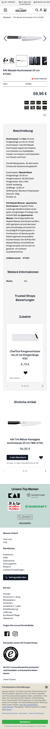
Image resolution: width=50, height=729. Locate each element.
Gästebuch (8, 618)
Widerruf (7, 567)
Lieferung (7, 612)
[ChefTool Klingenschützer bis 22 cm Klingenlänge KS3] (25, 338)
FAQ (5, 542)
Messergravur (9, 600)
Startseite (7, 17)
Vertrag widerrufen (17, 577)
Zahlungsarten (9, 564)
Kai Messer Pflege (11, 615)
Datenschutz (9, 561)
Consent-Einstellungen (13, 570)
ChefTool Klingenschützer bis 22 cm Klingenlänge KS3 (25, 355)
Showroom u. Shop (11, 597)
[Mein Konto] (41, 10)
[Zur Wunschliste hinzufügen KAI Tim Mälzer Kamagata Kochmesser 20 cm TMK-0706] (41, 457)
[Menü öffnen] (5, 10)
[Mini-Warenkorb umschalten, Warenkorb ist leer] (45, 10)
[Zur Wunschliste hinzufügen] (44, 115)
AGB (5, 558)
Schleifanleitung (10, 609)
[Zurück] (5, 38)
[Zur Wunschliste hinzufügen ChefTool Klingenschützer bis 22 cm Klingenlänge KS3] (25, 372)
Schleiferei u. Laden (12, 606)
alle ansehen (25, 523)
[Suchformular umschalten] (37, 10)
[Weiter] (45, 38)
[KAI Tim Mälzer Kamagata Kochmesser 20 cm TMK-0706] (25, 425)
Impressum (8, 554)
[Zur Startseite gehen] (21, 10)
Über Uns (7, 539)
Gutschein (8, 603)
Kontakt (6, 594)
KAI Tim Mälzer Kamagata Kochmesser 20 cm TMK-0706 (25, 441)
